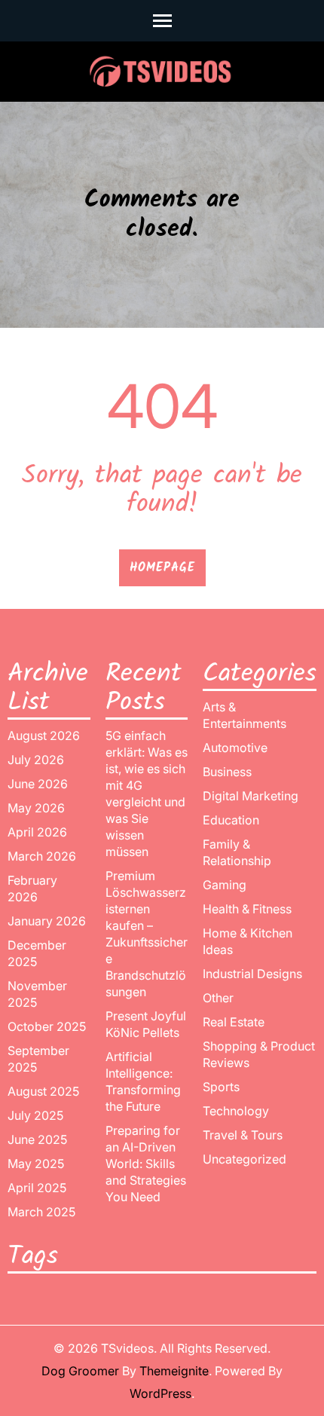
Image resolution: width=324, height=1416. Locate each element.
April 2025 (37, 1187)
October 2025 (47, 1026)
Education (231, 819)
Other (218, 997)
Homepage (162, 567)
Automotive (235, 747)
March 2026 (42, 856)
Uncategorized (244, 1159)
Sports (221, 1086)
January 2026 (47, 920)
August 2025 (43, 1091)
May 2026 (36, 807)
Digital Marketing (250, 795)
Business (227, 771)
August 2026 (44, 735)
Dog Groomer (80, 1370)
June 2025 (37, 1139)
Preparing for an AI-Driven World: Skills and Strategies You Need (145, 1163)
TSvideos (127, 1348)
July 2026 (36, 759)
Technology (236, 1110)
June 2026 (38, 783)
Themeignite (174, 1370)
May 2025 (36, 1163)
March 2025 (41, 1211)
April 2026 (37, 832)
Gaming (224, 884)
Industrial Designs (252, 973)
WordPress (160, 1393)
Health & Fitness (247, 908)
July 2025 (35, 1115)
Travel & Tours (243, 1134)
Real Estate (233, 1021)
